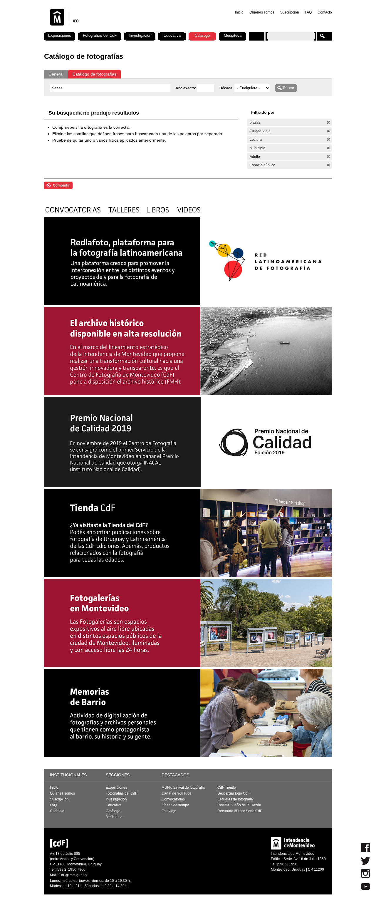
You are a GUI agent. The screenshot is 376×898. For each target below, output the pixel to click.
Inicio (239, 12)
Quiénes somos (261, 12)
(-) (328, 122)
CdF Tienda (226, 787)
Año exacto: (186, 88)
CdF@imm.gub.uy (72, 875)
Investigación (140, 35)
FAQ (308, 12)
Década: (226, 88)
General (55, 74)
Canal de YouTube (177, 793)
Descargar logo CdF (233, 793)
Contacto (325, 12)
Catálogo (202, 35)
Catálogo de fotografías (94, 74)
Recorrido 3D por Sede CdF (239, 811)
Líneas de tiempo (175, 805)
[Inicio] (121, 29)
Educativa (172, 35)
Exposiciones (59, 35)
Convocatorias (173, 799)
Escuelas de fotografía (235, 799)
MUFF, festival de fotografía (183, 787)
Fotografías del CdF (100, 35)
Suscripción (289, 12)
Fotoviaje (169, 811)
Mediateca (232, 35)
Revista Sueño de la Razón (239, 805)
